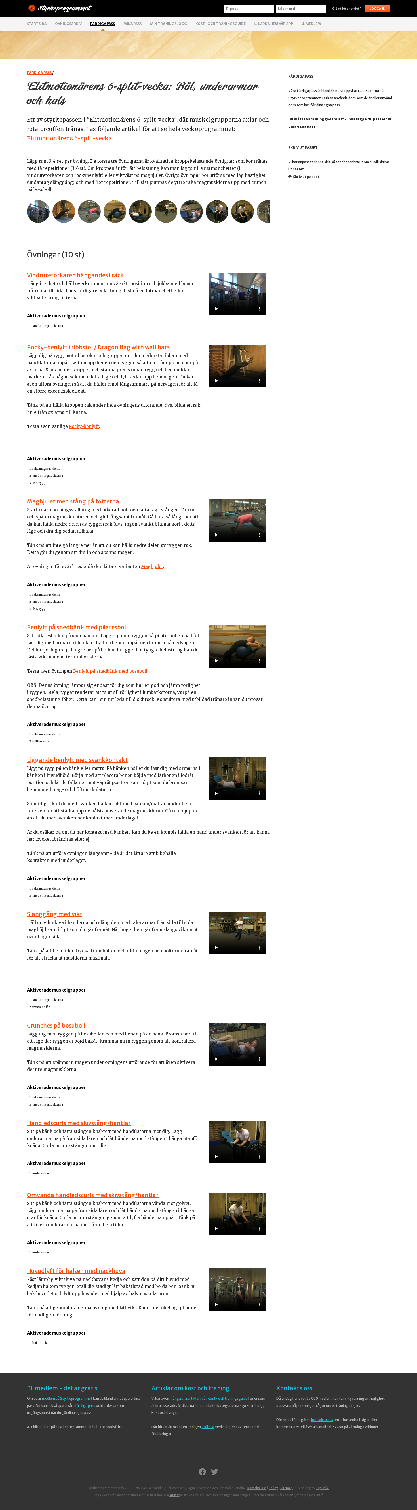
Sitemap (286, 1488)
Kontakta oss (294, 1388)
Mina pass (132, 24)
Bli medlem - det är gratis (62, 1388)
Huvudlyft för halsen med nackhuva (76, 1270)
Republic (322, 1488)
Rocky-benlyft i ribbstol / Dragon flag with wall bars (98, 347)
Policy (273, 1488)
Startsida (37, 24)
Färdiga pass (102, 24)
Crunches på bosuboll (56, 1025)
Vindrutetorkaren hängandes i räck (75, 275)
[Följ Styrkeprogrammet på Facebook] (202, 1472)
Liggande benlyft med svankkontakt (77, 759)
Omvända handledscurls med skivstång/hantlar (93, 1194)
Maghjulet (152, 566)
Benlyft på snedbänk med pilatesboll (77, 627)
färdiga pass (85, 1405)
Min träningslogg (168, 24)
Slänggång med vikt (54, 914)
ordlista (207, 1427)
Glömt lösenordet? (346, 8)
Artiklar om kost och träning (190, 1388)
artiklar (174, 1495)
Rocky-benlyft (84, 426)
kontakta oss (322, 1420)
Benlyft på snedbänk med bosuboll (110, 671)
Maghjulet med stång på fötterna (73, 501)
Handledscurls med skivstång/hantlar (79, 1122)
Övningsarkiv (68, 24)
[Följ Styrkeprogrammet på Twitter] (214, 1472)
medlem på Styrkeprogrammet (67, 1398)
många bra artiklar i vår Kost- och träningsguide (209, 1398)
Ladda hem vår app (275, 24)
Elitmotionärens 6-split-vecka (69, 138)
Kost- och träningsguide (220, 24)
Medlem (313, 24)
